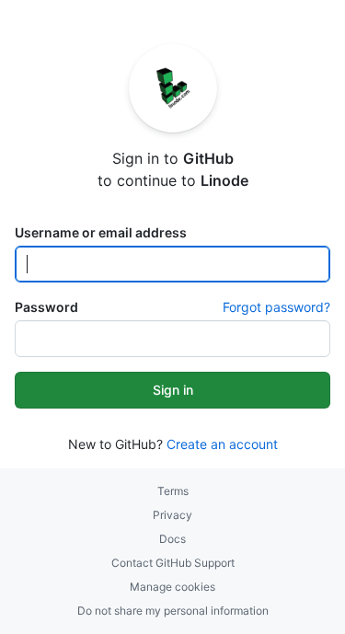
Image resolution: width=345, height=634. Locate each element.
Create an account (222, 444)
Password (46, 307)
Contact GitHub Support (173, 563)
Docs (172, 539)
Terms (173, 491)
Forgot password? (276, 307)
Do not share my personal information (173, 610)
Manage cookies (172, 587)
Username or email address (101, 232)
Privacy (172, 515)
